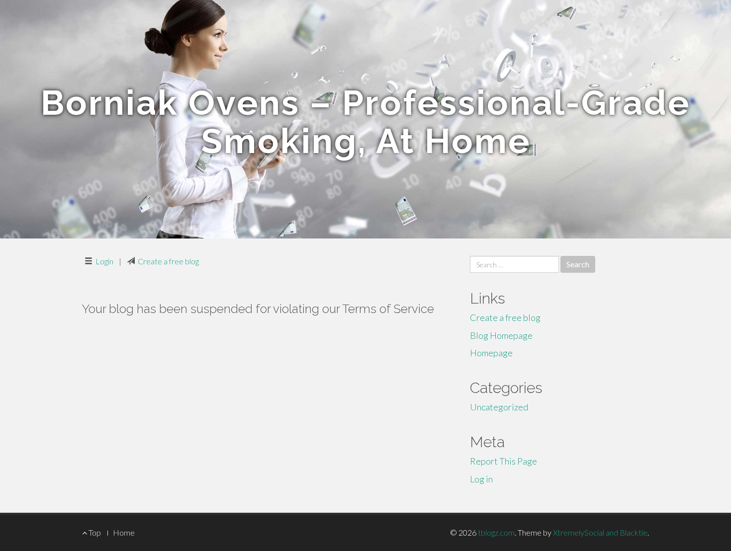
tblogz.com (496, 532)
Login (104, 261)
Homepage (491, 352)
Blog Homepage (501, 335)
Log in (481, 478)
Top (94, 532)
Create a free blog (168, 261)
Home (124, 532)
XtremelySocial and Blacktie (600, 532)
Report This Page (503, 461)
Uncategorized (499, 406)
